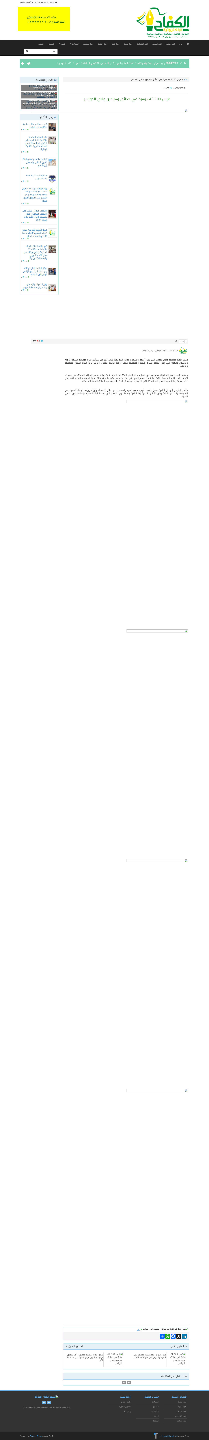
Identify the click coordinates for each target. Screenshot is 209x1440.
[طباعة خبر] (176, 341)
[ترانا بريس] (156, 1436)
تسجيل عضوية (125, 1406)
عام (180, 44)
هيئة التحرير (126, 1402)
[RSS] (124, 1383)
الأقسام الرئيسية (179, 1397)
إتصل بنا (127, 1411)
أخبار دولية (128, 44)
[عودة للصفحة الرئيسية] (162, 24)
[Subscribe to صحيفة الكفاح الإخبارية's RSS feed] (128, 1383)
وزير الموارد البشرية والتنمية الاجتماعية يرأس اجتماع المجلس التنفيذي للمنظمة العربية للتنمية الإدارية (111, 63)
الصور (62, 44)
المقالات (74, 44)
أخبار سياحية (88, 44)
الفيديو (41, 44)
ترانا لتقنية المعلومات (168, 1436)
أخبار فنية (115, 44)
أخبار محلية (170, 44)
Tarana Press (35, 1436)
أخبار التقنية (102, 44)
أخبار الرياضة (157, 44)
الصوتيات (155, 1411)
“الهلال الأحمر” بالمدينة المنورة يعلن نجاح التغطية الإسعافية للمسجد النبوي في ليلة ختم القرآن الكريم (39, 101)
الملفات (51, 44)
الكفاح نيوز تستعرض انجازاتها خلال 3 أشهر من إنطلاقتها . (39, 93)
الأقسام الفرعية (152, 1397)
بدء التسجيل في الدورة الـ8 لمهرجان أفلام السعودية (42, 86)
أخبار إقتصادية (142, 44)
